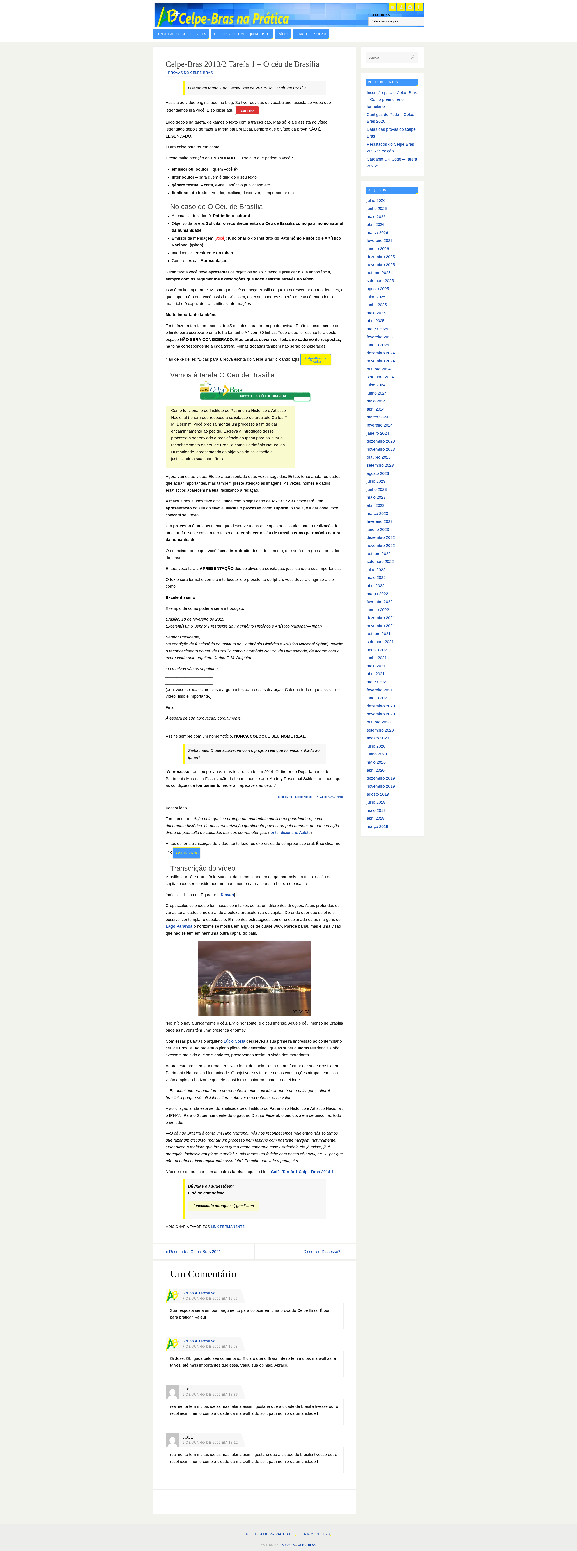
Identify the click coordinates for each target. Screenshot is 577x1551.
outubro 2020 (379, 722)
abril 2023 (376, 505)
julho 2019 (376, 802)
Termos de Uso (314, 1534)
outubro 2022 (379, 553)
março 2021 (377, 682)
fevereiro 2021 (380, 690)
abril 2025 (376, 321)
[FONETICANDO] (401, 7)
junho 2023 (377, 489)
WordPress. (307, 1544)
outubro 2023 (379, 457)
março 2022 (377, 594)
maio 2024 (376, 401)
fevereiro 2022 (380, 601)
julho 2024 (376, 385)
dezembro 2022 (381, 537)
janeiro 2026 (378, 248)
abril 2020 (376, 770)
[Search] (412, 57)
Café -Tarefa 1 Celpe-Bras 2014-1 (302, 1172)
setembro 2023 (380, 465)
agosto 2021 (378, 650)
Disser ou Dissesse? (323, 1251)
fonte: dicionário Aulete (290, 832)
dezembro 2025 (381, 257)
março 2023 (377, 513)
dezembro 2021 (381, 617)
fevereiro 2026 (380, 240)
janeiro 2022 (378, 610)
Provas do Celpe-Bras (190, 73)
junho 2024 (377, 393)
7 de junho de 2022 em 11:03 (210, 1346)
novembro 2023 (381, 449)
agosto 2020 (378, 738)
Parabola (287, 1544)
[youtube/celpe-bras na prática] (392, 7)
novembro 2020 (381, 714)
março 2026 (377, 232)
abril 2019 (376, 818)
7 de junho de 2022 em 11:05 (210, 1298)
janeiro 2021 (378, 698)
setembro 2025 (380, 280)
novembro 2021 (381, 626)
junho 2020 (377, 754)
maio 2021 (376, 666)
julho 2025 (376, 297)
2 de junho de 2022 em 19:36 (210, 1394)
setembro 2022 (380, 561)
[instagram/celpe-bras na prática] (410, 7)
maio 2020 (376, 762)
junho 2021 (377, 658)
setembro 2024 (380, 377)
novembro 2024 (381, 361)
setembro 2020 (380, 730)
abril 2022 (376, 585)
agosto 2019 (378, 794)
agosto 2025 (378, 289)
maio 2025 (376, 313)
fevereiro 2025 (380, 337)
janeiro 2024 (378, 433)
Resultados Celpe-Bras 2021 (193, 1251)
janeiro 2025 (378, 345)
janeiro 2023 (378, 529)
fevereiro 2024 (380, 425)
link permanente (228, 1227)
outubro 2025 (379, 273)
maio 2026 (376, 216)
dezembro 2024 (381, 353)
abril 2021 (376, 674)
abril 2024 (376, 409)
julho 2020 (376, 746)
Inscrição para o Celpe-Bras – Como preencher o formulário (392, 99)
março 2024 (377, 417)
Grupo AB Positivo (199, 1293)
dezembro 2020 (381, 706)
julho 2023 (376, 481)
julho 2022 (376, 569)
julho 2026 (376, 200)
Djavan (227, 895)
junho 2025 (377, 305)
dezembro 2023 (381, 441)
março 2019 (377, 826)
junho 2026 (377, 208)
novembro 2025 (381, 264)
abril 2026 (376, 224)
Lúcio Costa (234, 1041)
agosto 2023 (378, 473)
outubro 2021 (379, 633)
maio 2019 (376, 810)
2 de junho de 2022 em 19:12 (210, 1442)
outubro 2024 (379, 369)
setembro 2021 (380, 642)
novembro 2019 (381, 786)
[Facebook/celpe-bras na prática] (419, 7)
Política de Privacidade (270, 1534)
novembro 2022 (381, 545)
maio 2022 (376, 577)
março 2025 (377, 329)
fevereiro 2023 (380, 521)
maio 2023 (376, 497)
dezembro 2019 (381, 778)
